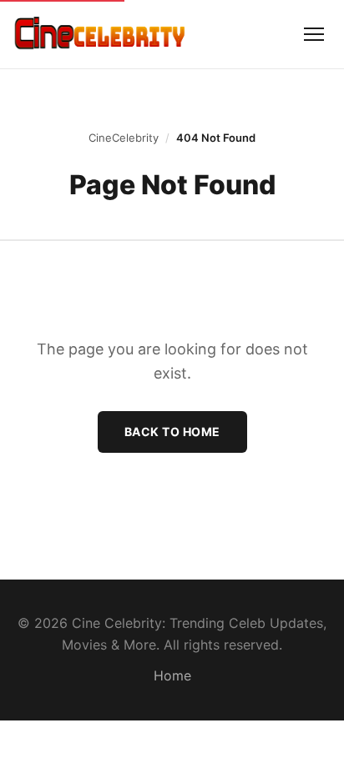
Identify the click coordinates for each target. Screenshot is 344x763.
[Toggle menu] (314, 34)
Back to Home (172, 431)
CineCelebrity (124, 137)
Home (172, 675)
